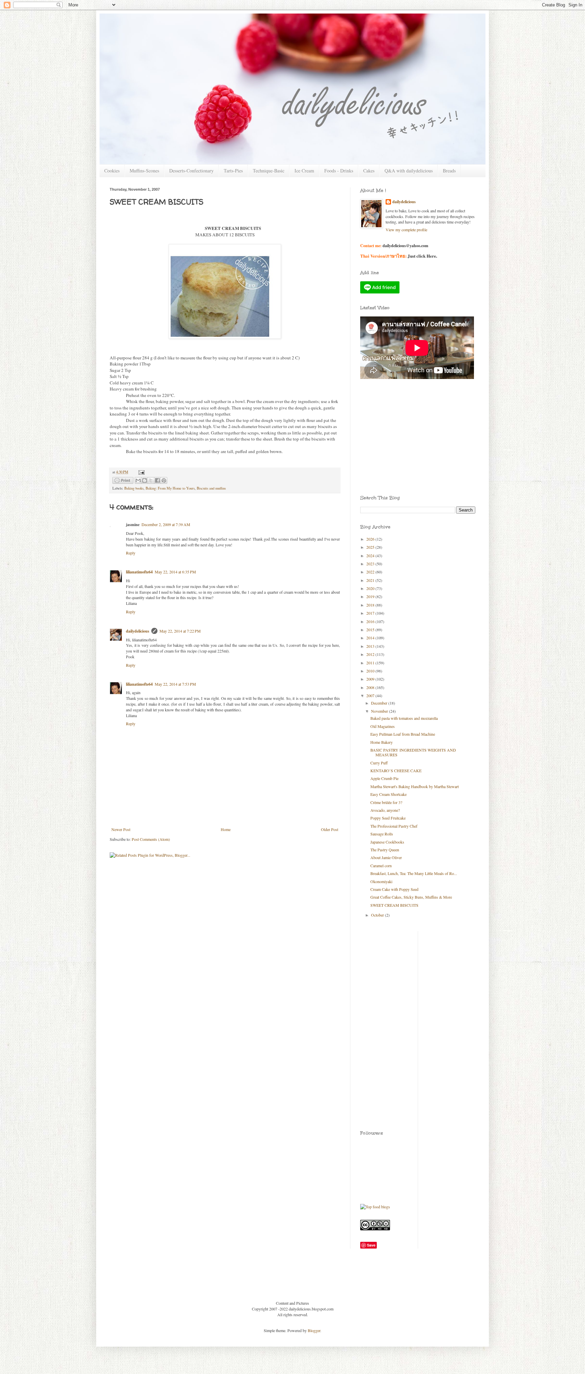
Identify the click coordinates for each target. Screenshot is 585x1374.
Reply (130, 552)
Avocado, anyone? (385, 810)
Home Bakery (381, 742)
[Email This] (138, 480)
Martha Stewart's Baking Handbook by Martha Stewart (414, 786)
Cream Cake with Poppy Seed (394, 889)
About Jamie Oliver (386, 857)
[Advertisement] (390, 415)
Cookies (112, 170)
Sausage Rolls (381, 833)
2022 (370, 571)
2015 (370, 629)
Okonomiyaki (381, 881)
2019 (370, 596)
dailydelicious (137, 631)
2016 (370, 621)
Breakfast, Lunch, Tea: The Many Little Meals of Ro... (413, 873)
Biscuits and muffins (211, 488)
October (378, 915)
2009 (370, 679)
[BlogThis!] (144, 480)
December (379, 703)
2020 (370, 588)
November (380, 711)
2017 (370, 613)
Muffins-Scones (144, 170)
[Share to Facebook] (157, 480)
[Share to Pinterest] (163, 480)
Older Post (329, 829)
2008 (370, 687)
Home (226, 829)
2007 (370, 695)
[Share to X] (151, 480)
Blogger (314, 1330)
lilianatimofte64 (139, 572)
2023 (370, 563)
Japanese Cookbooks (387, 842)
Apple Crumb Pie (384, 778)
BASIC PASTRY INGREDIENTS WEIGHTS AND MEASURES (413, 752)
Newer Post (120, 829)
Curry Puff (379, 762)
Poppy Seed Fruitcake (388, 818)
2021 (370, 580)
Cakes (368, 170)
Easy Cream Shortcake (388, 794)
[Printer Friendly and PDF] (122, 481)
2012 (370, 654)
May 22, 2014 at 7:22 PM (180, 631)
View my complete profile (406, 229)
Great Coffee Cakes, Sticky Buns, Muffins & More (411, 897)
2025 (370, 547)
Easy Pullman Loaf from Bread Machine (402, 734)
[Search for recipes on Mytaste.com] (375, 1206)
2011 (370, 662)
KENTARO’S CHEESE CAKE (395, 770)
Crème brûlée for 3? (386, 802)
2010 (370, 670)
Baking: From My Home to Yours (170, 488)
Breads (449, 170)
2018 (370, 605)
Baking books (134, 488)
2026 (370, 539)
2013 (370, 646)
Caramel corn (381, 865)
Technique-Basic (268, 170)
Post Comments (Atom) (151, 839)
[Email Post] (141, 472)
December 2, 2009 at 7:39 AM (166, 524)
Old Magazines (382, 726)
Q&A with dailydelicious (409, 170)
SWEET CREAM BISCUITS (394, 905)
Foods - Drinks (338, 170)
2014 (370, 637)
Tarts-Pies (233, 170)
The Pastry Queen (384, 849)
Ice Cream (304, 170)
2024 (370, 555)
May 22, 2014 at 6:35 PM (175, 571)
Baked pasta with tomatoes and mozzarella (404, 718)
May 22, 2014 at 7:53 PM (175, 684)
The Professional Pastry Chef (393, 826)
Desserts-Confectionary (191, 170)
